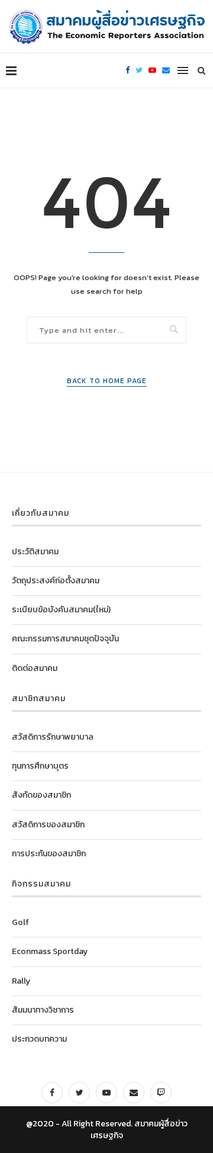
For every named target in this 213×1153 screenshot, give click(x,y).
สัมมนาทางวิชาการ (43, 1010)
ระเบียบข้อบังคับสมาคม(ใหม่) (61, 609)
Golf (20, 922)
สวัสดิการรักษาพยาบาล (52, 737)
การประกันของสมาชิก (49, 853)
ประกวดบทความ (39, 1039)
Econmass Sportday (50, 951)
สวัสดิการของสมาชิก (48, 824)
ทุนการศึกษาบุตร (40, 766)
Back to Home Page (107, 380)
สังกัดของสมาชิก (41, 795)
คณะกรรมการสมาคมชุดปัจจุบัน (65, 638)
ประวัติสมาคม (35, 551)
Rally (21, 981)
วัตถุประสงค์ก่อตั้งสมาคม (55, 580)
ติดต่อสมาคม (34, 668)
